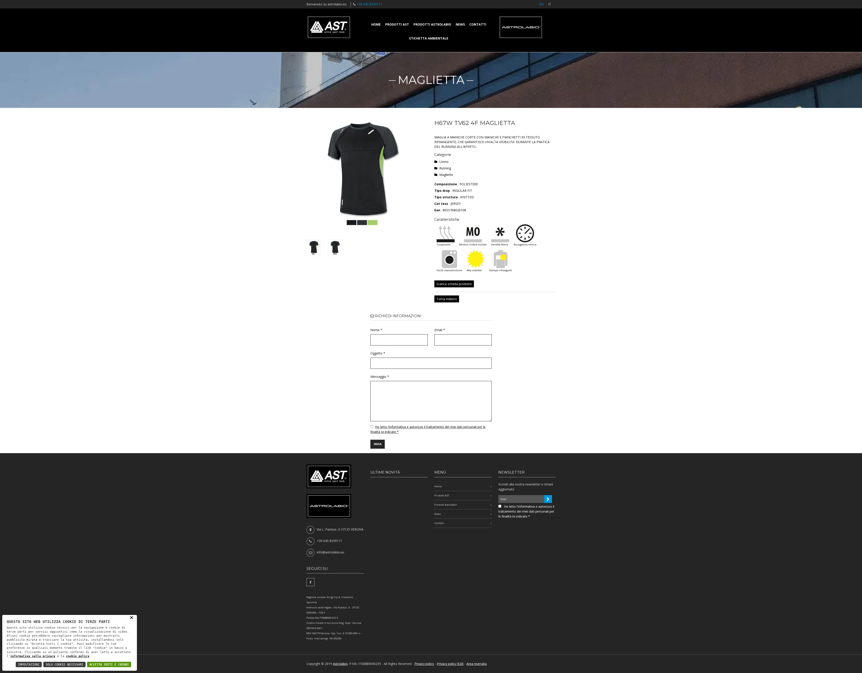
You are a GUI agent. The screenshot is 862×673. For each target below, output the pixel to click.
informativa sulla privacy (32, 656)
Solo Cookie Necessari (64, 664)
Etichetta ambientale (428, 38)
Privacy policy (424, 664)
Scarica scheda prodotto (454, 284)
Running (445, 168)
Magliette (446, 175)
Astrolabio (340, 664)
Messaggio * (379, 376)
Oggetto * (377, 353)
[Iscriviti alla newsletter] (548, 499)
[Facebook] (310, 582)
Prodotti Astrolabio (432, 24)
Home (376, 24)
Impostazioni (29, 664)
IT (549, 4)
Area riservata (476, 664)
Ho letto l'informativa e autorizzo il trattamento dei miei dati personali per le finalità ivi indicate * (526, 511)
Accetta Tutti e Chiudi (109, 664)
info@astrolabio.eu (330, 552)
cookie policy (77, 656)
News (460, 24)
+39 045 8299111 (369, 4)
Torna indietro (446, 299)
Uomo (444, 162)
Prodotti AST (397, 24)
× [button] (132, 617)
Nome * (376, 330)
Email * (439, 330)
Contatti (477, 24)
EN (541, 4)
